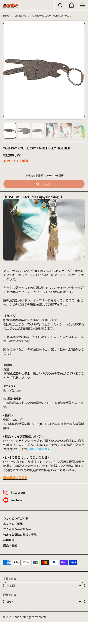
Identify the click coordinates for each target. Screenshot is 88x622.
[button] (60, 5)
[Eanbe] (10, 5)
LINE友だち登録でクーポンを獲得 (44, 175)
